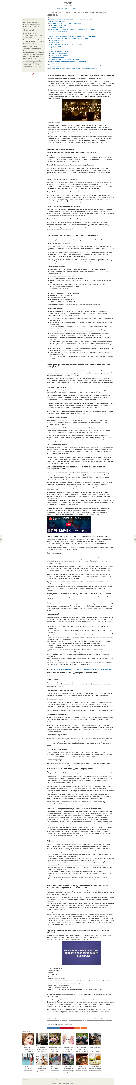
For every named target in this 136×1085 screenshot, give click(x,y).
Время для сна (71, 1020)
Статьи (74, 8)
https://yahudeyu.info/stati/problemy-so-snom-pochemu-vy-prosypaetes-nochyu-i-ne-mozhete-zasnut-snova (82, 669)
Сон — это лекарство (57, 40)
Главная (60, 8)
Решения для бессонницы (56, 1018)
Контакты (53, 1079)
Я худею (68, 3)
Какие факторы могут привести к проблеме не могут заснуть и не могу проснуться (73, 29)
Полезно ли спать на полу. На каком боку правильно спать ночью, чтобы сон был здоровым (33, 41)
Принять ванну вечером (58, 57)
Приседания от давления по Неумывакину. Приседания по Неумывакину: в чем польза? (31, 24)
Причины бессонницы (57, 27)
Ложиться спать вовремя (58, 50)
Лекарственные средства (79, 1020)
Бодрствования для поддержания (69, 1021)
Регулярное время (63, 1020)
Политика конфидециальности (58, 1081)
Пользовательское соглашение (62, 1079)
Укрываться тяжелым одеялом (60, 52)
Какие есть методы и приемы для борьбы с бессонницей (65, 44)
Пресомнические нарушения (59, 31)
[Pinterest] (67, 1028)
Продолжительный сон (104, 1018)
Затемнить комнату (56, 46)
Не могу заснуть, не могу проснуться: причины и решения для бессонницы (32, 35)
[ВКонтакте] (53, 1028)
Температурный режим (54, 1020)
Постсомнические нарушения (59, 35)
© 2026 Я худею (26, 1079)
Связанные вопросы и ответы (58, 21)
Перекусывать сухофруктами (59, 55)
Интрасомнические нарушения (60, 33)
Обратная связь (84, 1079)
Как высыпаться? (56, 42)
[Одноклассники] (80, 1028)
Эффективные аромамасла (59, 63)
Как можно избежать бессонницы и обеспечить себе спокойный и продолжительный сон (75, 37)
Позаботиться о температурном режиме (62, 48)
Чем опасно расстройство (58, 25)
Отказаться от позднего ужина (60, 53)
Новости (67, 8)
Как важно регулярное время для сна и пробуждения (65, 59)
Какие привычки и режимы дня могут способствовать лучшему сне (68, 38)
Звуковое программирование (56, 1021)
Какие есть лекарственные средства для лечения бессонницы (67, 61)
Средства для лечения (89, 1020)
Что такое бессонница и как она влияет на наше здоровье (66, 23)
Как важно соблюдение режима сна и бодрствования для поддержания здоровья (73, 69)
